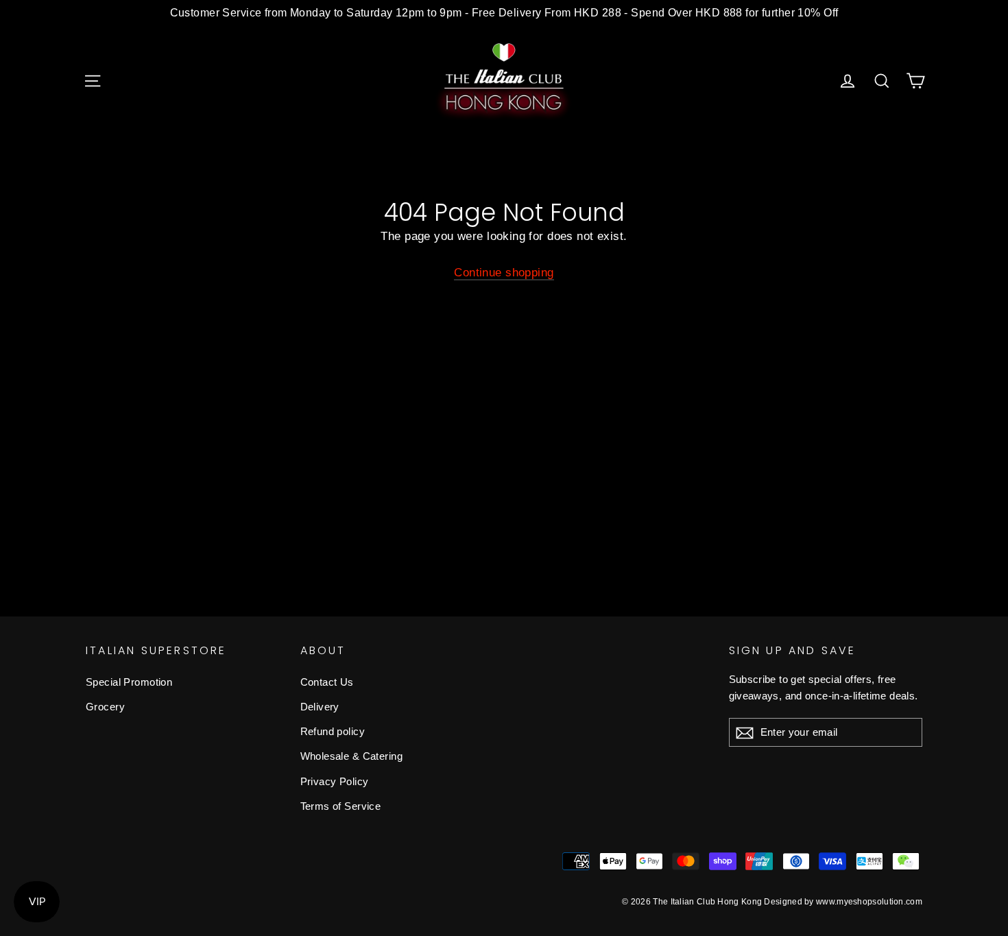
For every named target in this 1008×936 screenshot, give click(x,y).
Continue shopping (503, 272)
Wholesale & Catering (351, 756)
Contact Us (327, 682)
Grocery (105, 706)
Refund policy (332, 731)
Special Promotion (129, 682)
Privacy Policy (334, 781)
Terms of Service (340, 806)
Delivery (319, 706)
